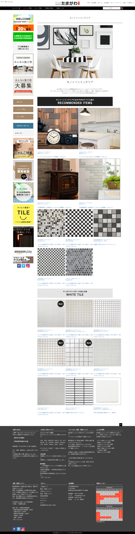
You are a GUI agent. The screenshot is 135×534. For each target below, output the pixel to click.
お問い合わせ (16, 429)
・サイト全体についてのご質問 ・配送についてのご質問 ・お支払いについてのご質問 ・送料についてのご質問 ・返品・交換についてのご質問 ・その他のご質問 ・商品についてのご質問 (105, 446)
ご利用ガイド (131, 2)
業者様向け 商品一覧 (23, 125)
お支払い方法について (47, 429)
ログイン (100, 2)
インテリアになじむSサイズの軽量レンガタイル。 (52, 154)
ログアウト (43, 500)
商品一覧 (19, 102)
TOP (89, 2)
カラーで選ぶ (38, 8)
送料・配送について (18, 483)
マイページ (119, 2)
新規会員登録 (44, 496)
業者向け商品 (49, 8)
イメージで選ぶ (27, 8)
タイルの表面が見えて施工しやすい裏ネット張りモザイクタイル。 (51, 243)
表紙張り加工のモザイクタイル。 (75, 410)
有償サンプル (60, 8)
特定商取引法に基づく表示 (48, 505)
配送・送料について (46, 489)
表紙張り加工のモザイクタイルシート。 (105, 242)
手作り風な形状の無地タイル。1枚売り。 (105, 410)
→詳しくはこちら (45, 477)
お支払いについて (45, 491)
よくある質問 (100, 429)
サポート (43, 483)
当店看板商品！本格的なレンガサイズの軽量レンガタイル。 (55, 205)
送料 (125, 2)
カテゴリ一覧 (16, 8)
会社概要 (94, 2)
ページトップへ (120, 424)
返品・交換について (46, 493)
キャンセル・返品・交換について (78, 429)
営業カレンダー (101, 483)
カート (112, 2)
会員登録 (107, 2)
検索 (121, 8)
